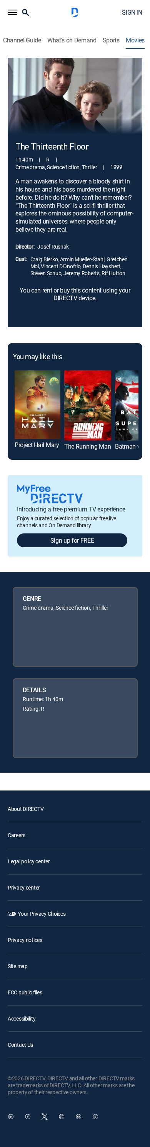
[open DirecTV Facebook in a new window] (28, 1116)
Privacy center (24, 887)
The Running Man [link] (87, 446)
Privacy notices (25, 940)
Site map (18, 966)
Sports (111, 40)
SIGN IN (132, 12)
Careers (16, 835)
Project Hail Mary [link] (37, 445)
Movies (135, 40)
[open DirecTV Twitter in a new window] (45, 1116)
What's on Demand (72, 40)
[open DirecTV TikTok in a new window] (95, 1116)
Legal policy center (29, 861)
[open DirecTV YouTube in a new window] (78, 1116)
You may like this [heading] (37, 357)
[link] (37, 404)
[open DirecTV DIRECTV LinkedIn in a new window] (11, 1116)
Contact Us (20, 1044)
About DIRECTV (25, 808)
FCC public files (25, 992)
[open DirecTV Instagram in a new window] (61, 1116)
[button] (12, 12)
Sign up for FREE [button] (72, 540)
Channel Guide (22, 40)
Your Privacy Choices (41, 913)
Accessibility (21, 1018)
